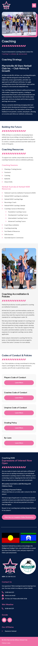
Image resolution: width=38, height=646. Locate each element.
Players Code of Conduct (15, 377)
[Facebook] (4, 620)
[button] (34, 5)
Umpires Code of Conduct (15, 408)
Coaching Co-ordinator (9, 54)
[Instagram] (9, 620)
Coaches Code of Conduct (15, 392)
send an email (22, 54)
